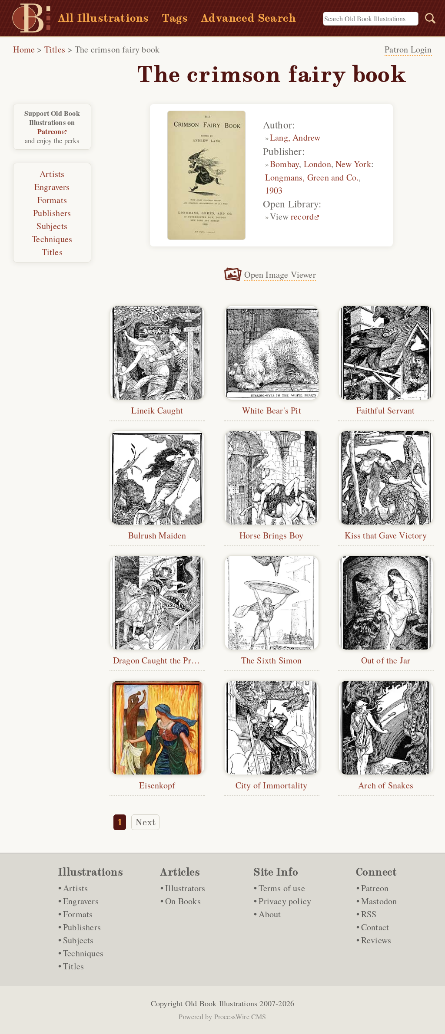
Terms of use (282, 888)
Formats (52, 200)
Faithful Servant (385, 410)
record (302, 216)
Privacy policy (285, 901)
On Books (183, 901)
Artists (52, 174)
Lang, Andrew (295, 137)
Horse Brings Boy (271, 535)
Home (24, 49)
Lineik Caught (157, 410)
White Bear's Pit (271, 410)
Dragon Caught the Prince (159, 660)
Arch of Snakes (385, 785)
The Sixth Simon (271, 660)
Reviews (376, 940)
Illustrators (185, 888)
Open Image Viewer (279, 274)
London (317, 164)
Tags (175, 18)
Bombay (284, 164)
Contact (375, 927)
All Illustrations (103, 18)
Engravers (52, 187)
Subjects (52, 226)
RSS (369, 914)
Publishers (52, 213)
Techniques (52, 239)
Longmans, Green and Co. (312, 177)
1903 (274, 190)
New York (353, 164)
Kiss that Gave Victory (385, 535)
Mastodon (379, 901)
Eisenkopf (157, 785)
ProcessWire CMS (240, 1016)
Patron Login (408, 49)
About (270, 914)
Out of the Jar (386, 660)
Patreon (49, 131)
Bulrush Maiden (157, 535)
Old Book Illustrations (221, 1003)
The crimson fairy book (117, 49)
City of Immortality (272, 785)
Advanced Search (248, 18)
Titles (54, 49)
